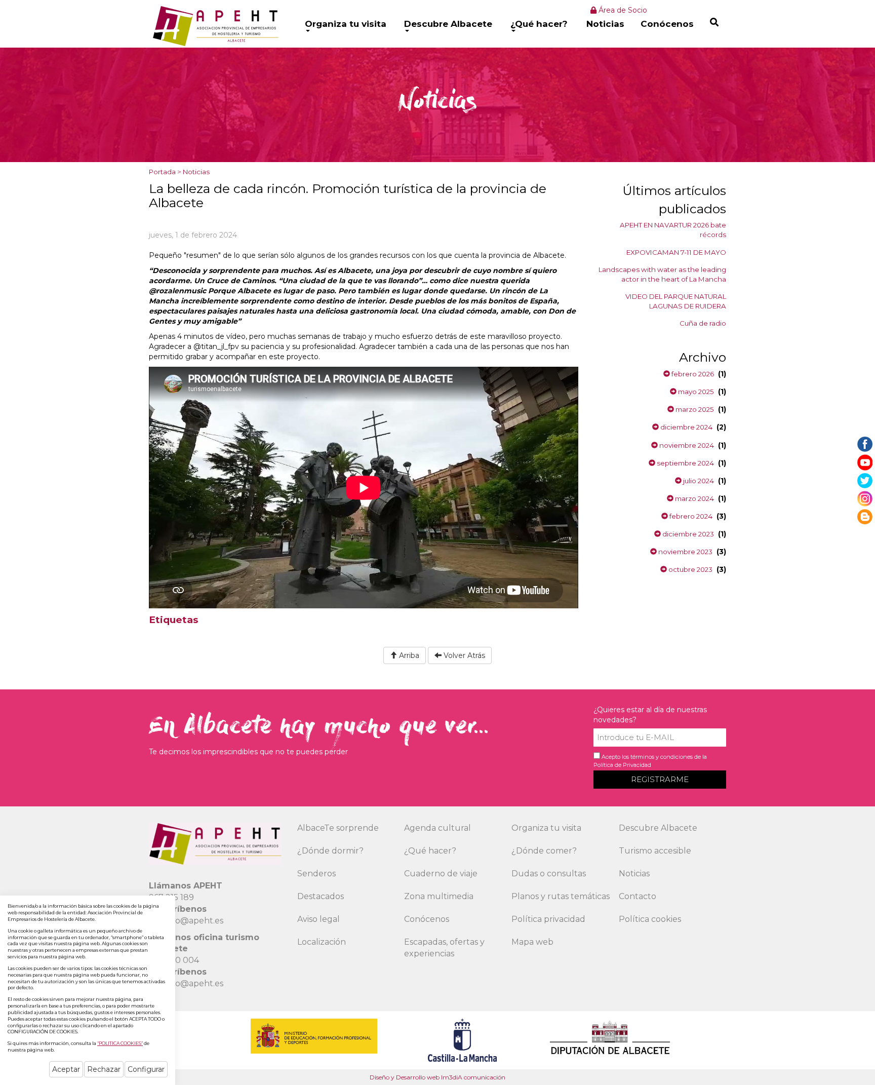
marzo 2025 (694, 409)
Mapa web (532, 942)
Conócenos (667, 24)
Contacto (637, 896)
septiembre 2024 (684, 463)
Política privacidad (548, 919)
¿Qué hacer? (539, 24)
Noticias (605, 24)
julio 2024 (698, 481)
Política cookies (650, 919)
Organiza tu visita (345, 24)
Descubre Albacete (448, 24)
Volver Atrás (463, 655)
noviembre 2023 (684, 552)
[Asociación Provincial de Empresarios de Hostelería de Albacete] (214, 25)
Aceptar (66, 1069)
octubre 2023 (689, 569)
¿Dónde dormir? (330, 851)
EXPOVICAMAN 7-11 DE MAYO (676, 252)
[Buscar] (714, 22)
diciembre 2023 (687, 534)
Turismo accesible (655, 851)
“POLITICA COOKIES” (120, 1043)
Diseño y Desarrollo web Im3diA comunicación (437, 1077)
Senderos (316, 873)
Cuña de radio (703, 323)
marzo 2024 (693, 498)
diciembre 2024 (685, 427)
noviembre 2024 (686, 445)
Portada (162, 172)
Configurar (146, 1069)
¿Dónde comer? (544, 851)
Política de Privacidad (622, 764)
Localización (321, 942)
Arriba (408, 655)
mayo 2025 (695, 392)
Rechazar (104, 1069)
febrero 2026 (692, 374)
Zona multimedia (438, 896)
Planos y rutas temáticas (560, 896)
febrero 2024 (690, 516)
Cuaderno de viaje (441, 873)
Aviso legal (318, 919)
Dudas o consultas (548, 873)
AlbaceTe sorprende (338, 828)
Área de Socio (621, 10)
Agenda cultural (437, 828)
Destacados (320, 896)
